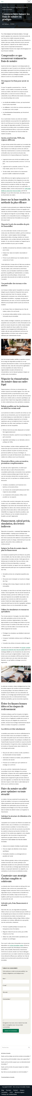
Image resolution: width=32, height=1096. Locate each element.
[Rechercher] (29, 1047)
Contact (15, 1090)
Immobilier (4, 1092)
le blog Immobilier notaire (16, 945)
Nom (4, 978)
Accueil (4, 7)
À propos (8, 1090)
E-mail (5, 985)
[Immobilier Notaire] (2, 1)
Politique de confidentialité (9, 1094)
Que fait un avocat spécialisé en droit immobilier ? (14, 1072)
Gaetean (6, 24)
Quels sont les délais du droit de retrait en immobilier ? (16, 1056)
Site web (5, 992)
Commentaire (7, 999)
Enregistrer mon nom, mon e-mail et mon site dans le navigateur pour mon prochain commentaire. (15, 1025)
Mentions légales (19, 1092)
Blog (8, 7)
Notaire (12, 24)
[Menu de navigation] (29, 1)
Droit (11, 1092)
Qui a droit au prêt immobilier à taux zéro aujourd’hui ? (15, 1059)
